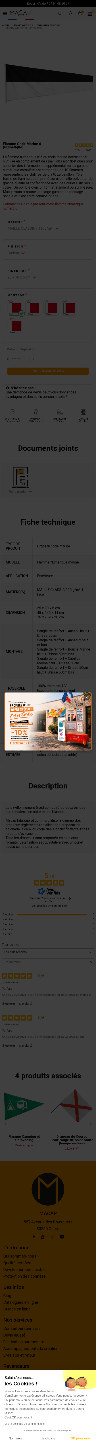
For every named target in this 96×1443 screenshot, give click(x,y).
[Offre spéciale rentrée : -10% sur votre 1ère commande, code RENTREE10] (48, 721)
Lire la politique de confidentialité (24, 1423)
